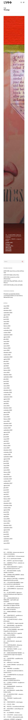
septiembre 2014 (8, 538)
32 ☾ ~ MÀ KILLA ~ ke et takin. (11, 662)
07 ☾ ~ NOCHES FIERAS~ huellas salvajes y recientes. (12, 571)
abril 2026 (6, 308)
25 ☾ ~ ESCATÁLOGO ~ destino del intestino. (12, 642)
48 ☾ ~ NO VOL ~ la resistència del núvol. (14, 706)
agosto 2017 (7, 485)
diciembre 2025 (7, 310)
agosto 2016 (7, 510)
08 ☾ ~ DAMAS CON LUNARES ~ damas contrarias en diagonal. (14, 575)
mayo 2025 (6, 321)
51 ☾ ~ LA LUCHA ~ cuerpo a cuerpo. (13, 715)
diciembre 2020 (7, 408)
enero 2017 (6, 501)
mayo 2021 (6, 401)
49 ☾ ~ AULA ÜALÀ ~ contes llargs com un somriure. (13, 709)
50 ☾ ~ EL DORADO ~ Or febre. (12, 712)
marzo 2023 (7, 368)
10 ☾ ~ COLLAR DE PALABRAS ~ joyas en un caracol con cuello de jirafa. (13, 583)
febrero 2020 (7, 419)
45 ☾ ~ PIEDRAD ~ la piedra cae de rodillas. (12, 699)
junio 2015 (6, 534)
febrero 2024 (7, 348)
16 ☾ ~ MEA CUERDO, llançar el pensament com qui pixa (12, 608)
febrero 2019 (7, 445)
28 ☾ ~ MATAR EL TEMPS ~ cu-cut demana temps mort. (12, 649)
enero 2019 (6, 448)
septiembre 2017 (8, 483)
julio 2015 (6, 532)
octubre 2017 (7, 481)
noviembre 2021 (8, 392)
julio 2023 (6, 361)
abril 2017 (6, 494)
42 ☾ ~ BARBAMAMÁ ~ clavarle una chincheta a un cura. (13, 687)
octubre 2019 (7, 428)
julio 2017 (6, 487)
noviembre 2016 (8, 505)
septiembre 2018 (8, 456)
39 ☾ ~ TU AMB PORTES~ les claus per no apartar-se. (13, 675)
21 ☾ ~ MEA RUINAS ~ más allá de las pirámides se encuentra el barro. (13, 626)
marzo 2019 (7, 443)
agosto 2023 (7, 359)
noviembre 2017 (8, 479)
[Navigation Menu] (23, 2)
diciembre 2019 (7, 423)
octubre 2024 (7, 332)
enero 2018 (6, 474)
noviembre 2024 (8, 330)
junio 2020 (6, 414)
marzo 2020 (7, 416)
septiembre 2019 (8, 430)
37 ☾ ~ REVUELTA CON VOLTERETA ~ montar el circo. (14, 671)
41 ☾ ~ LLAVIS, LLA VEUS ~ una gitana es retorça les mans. (14, 683)
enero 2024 (6, 350)
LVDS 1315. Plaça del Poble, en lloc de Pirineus (13, 281)
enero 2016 (6, 523)
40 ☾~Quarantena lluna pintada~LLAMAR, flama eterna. (12, 679)
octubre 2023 (7, 354)
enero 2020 (6, 421)
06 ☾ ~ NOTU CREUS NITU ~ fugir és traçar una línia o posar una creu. (13, 567)
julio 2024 (6, 339)
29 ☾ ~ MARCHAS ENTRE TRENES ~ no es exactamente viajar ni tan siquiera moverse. (14, 654)
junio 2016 (6, 512)
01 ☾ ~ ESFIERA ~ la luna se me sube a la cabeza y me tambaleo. (14, 553)
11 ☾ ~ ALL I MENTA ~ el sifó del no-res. (14, 586)
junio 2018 (6, 463)
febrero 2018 (7, 472)
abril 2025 (6, 323)
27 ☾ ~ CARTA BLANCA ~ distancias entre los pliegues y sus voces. (13, 645)
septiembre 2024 (8, 334)
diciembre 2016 (7, 503)
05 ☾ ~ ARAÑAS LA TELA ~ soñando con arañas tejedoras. (14, 563)
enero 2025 (6, 328)
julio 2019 (6, 434)
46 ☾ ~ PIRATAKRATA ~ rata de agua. (13, 702)
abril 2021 (6, 403)
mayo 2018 (6, 465)
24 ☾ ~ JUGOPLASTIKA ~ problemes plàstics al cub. (13, 638)
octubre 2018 (7, 454)
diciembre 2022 (7, 374)
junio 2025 (6, 319)
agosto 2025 (7, 315)
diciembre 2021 (7, 390)
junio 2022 (6, 381)
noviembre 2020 (8, 410)
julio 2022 (6, 379)
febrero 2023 (7, 370)
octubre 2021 (7, 394)
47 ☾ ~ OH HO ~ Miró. (9, 704)
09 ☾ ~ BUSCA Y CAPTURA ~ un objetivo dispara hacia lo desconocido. (14, 579)
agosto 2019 (7, 432)
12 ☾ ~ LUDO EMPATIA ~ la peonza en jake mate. (13, 589)
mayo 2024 (6, 341)
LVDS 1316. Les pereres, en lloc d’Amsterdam (11, 277)
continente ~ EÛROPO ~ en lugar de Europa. (13, 240)
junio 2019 (6, 436)
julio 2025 (6, 317)
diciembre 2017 (7, 476)
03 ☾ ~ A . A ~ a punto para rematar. (12, 558)
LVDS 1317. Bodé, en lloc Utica (11, 275)
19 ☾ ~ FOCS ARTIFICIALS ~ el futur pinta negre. (13, 620)
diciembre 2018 (7, 450)
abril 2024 (6, 343)
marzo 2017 (7, 496)
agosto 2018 (7, 459)
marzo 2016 (7, 518)
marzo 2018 (7, 470)
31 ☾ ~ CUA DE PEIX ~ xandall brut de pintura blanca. (13, 659)
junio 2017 (6, 490)
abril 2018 (6, 467)
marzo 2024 (7, 346)
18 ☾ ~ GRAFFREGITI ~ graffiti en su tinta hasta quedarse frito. (13, 616)
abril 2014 (6, 541)
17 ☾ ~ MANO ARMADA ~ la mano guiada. (12, 612)
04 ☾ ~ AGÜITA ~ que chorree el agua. (13, 560)
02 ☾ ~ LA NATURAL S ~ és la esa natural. (14, 556)
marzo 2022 (7, 385)
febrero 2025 (7, 326)
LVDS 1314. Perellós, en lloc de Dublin (13, 285)
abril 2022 (6, 383)
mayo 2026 (6, 306)
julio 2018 (6, 461)
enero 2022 (6, 388)
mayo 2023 (6, 363)
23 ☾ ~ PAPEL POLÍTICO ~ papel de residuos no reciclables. (13, 634)
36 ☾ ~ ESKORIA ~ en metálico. (11, 668)
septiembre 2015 (8, 527)
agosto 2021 (7, 399)
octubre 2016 (7, 507)
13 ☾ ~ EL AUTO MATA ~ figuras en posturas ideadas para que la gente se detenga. (13, 236)
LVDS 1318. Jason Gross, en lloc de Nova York (14, 271)
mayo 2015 (6, 536)
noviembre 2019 (8, 425)
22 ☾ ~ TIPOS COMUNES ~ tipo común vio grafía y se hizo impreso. (13, 630)
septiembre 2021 (8, 397)
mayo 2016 (6, 514)
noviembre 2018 (8, 452)
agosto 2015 (7, 530)
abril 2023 (6, 365)
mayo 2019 (6, 439)
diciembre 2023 (7, 352)
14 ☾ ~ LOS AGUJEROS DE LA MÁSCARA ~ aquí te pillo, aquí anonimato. (11, 599)
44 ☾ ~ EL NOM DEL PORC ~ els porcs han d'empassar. (13, 695)
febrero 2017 (7, 498)
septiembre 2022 (8, 377)
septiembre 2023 (8, 357)
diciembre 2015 (7, 525)
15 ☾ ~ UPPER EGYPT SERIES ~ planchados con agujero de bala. (12, 604)
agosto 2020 (7, 412)
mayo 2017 (6, 492)
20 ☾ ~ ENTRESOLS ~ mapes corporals (13, 623)
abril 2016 (6, 516)
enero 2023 (6, 372)
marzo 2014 (7, 543)
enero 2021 (6, 405)
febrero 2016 (7, 521)
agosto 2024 (7, 337)
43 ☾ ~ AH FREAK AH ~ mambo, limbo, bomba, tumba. (13, 691)
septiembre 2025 (8, 312)
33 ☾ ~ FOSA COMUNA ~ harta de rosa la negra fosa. (13, 665)
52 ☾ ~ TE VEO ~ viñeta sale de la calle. (13, 717)
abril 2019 (6, 441)
